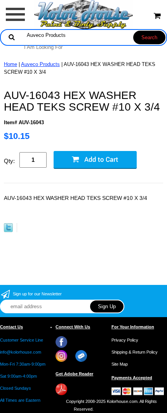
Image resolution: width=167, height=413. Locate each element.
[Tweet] (8, 230)
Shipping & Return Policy (134, 352)
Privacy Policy (124, 340)
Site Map (119, 364)
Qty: (9, 161)
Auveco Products (40, 64)
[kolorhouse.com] (83, 14)
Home (10, 64)
